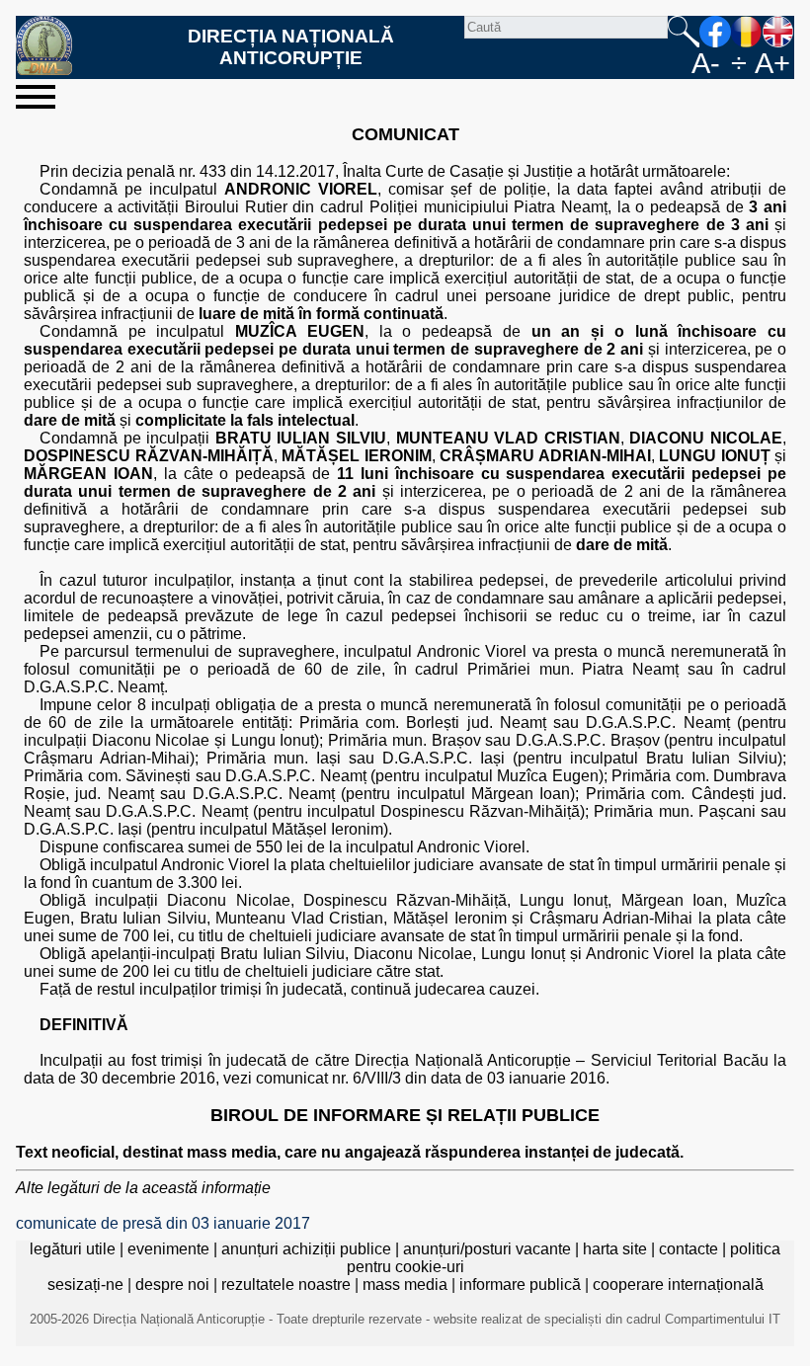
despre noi (172, 1284)
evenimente (168, 1249)
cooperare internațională (678, 1284)
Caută (683, 31)
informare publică (520, 1284)
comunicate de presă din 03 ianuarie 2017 (163, 1223)
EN (778, 31)
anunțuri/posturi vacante (487, 1249)
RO (747, 31)
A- (705, 63)
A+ (772, 63)
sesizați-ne (85, 1284)
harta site (615, 1249)
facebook (715, 31)
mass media (405, 1284)
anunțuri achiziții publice (306, 1249)
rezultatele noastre (286, 1284)
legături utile (73, 1249)
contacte (688, 1249)
